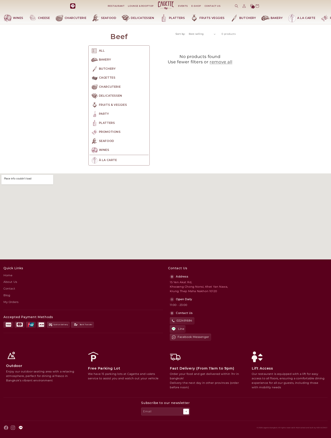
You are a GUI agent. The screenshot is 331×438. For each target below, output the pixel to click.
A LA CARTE (306, 18)
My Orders (10, 302)
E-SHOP (196, 6)
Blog (6, 295)
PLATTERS (177, 18)
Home (7, 275)
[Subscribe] (186, 411)
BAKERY (277, 18)
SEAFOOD (108, 18)
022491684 (184, 320)
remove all (221, 61)
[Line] (73, 6)
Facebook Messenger (193, 337)
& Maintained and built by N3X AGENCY (311, 428)
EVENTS (183, 6)
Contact (9, 288)
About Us (10, 282)
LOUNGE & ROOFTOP (141, 6)
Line (181, 328)
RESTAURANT (116, 6)
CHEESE (44, 18)
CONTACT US (212, 6)
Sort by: (180, 33)
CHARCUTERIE (76, 18)
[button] (236, 6)
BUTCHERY (247, 18)
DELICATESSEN (142, 18)
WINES (18, 18)
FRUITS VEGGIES (211, 18)
